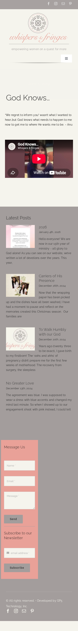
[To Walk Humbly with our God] (20, 339)
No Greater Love (20, 383)
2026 (43, 227)
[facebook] (48, 3)
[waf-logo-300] (39, 12)
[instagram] (55, 3)
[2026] (20, 236)
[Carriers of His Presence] (20, 285)
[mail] (63, 3)
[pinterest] (70, 3)
